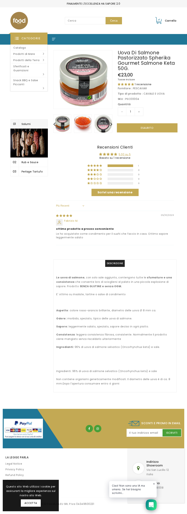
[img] (64, 215)
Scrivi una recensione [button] (115, 192)
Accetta (30, 503)
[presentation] (54, 124)
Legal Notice (13, 464)
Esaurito (147, 128)
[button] (28, 39)
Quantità (124, 104)
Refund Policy (14, 475)
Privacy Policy (14, 469)
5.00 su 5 (125, 154)
